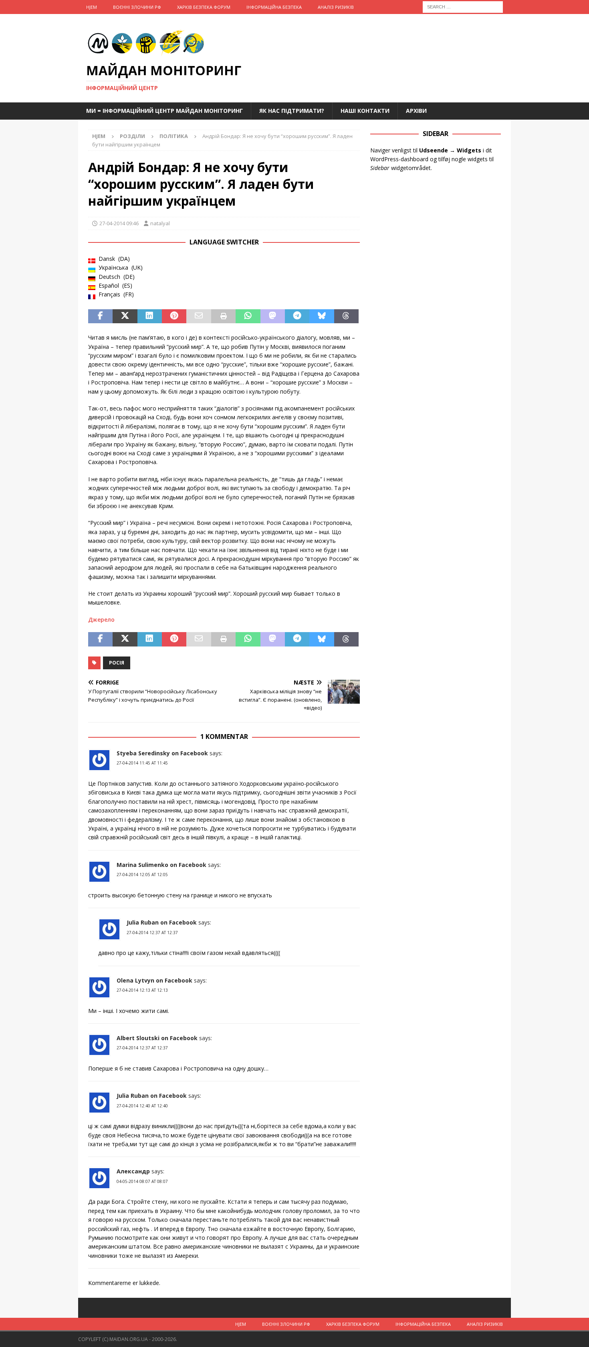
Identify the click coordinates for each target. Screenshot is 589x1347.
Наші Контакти (365, 110)
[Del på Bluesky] (321, 316)
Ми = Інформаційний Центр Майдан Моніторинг (164, 110)
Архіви (416, 110)
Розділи (132, 136)
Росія (116, 662)
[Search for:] (463, 6)
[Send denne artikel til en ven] (198, 316)
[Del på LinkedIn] (149, 316)
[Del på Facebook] (100, 316)
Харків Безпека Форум (203, 7)
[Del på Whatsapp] (248, 316)
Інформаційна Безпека (274, 7)
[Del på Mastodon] (272, 316)
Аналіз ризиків (336, 7)
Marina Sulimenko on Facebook (161, 865)
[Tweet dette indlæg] (125, 316)
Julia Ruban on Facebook (162, 922)
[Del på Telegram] (297, 316)
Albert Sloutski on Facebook (157, 1038)
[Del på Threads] (346, 316)
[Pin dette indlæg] (174, 316)
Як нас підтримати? (291, 110)
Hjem (91, 7)
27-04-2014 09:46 (119, 223)
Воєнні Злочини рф (137, 7)
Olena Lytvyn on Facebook (154, 980)
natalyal (160, 223)
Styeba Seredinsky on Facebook (162, 753)
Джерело (101, 619)
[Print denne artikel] (223, 316)
